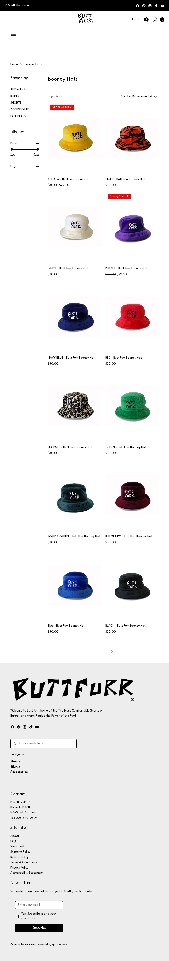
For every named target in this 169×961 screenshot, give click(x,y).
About (14, 836)
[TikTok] (156, 6)
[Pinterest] (144, 6)
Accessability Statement (26, 872)
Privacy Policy (19, 867)
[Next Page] (111, 651)
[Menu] (13, 34)
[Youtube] (162, 6)
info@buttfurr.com (23, 812)
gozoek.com (59, 944)
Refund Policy (19, 857)
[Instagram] (150, 6)
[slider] (11, 149)
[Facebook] (138, 6)
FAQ (13, 841)
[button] (155, 19)
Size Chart (17, 846)
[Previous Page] (94, 651)
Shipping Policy (20, 852)
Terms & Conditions (23, 862)
